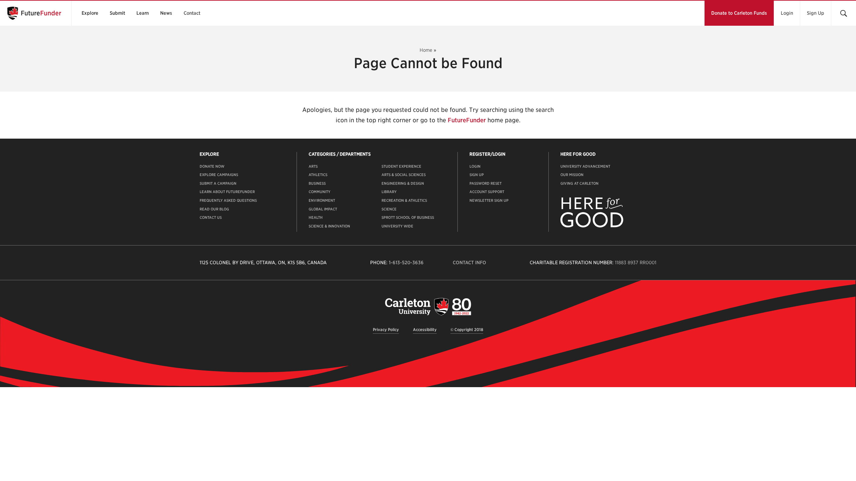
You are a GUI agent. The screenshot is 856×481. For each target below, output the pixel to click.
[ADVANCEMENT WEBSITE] (591, 226)
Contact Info (469, 262)
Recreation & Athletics (404, 200)
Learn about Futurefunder (227, 191)
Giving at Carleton (579, 183)
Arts (313, 166)
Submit (117, 13)
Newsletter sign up (489, 200)
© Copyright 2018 (466, 329)
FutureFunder (467, 120)
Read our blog (214, 209)
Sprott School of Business (408, 217)
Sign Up (815, 13)
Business (317, 183)
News (166, 13)
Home (426, 50)
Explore (90, 13)
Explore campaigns (219, 174)
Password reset (485, 183)
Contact (192, 13)
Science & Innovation (329, 226)
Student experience (401, 166)
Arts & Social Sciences (404, 174)
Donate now (212, 166)
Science (389, 209)
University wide (397, 226)
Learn (142, 13)
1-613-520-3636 (406, 262)
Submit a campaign (218, 183)
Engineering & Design (403, 183)
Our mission (571, 174)
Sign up (476, 174)
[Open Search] (843, 13)
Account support (486, 191)
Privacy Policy (386, 329)
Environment (322, 200)
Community (319, 191)
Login (787, 13)
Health (316, 217)
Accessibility (425, 329)
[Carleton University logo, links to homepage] (428, 306)
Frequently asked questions (228, 200)
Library (389, 191)
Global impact (323, 209)
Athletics (318, 174)
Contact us (211, 217)
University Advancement (585, 166)
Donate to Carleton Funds (739, 13)
